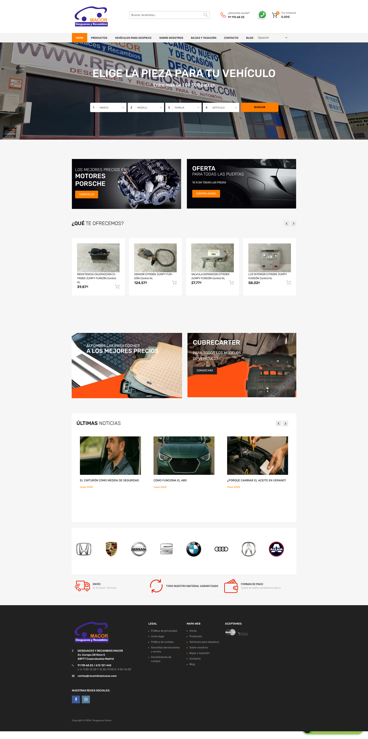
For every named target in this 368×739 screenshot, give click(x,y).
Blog (249, 38)
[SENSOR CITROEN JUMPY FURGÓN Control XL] (155, 258)
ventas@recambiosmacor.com (97, 676)
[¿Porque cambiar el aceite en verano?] (257, 455)
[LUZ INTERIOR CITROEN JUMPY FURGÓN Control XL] (269, 258)
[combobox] (108, 107)
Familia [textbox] (179, 107)
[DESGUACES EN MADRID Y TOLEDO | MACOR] (88, 16)
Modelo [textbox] (142, 107)
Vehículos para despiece (133, 38)
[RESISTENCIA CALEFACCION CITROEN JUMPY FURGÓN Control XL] (98, 258)
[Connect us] (76, 699)
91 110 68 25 (236, 17)
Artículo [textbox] (218, 107)
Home (79, 38)
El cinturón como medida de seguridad (109, 480)
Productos (99, 38)
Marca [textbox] (104, 107)
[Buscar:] (169, 15)
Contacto (231, 38)
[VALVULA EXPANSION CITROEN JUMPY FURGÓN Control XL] (212, 258)
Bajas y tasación (203, 38)
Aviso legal (157, 636)
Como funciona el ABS (170, 480)
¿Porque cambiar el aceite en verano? (256, 480)
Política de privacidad (164, 630)
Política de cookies (162, 642)
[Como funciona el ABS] (184, 455)
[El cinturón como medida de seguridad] (110, 455)
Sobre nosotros (171, 38)
